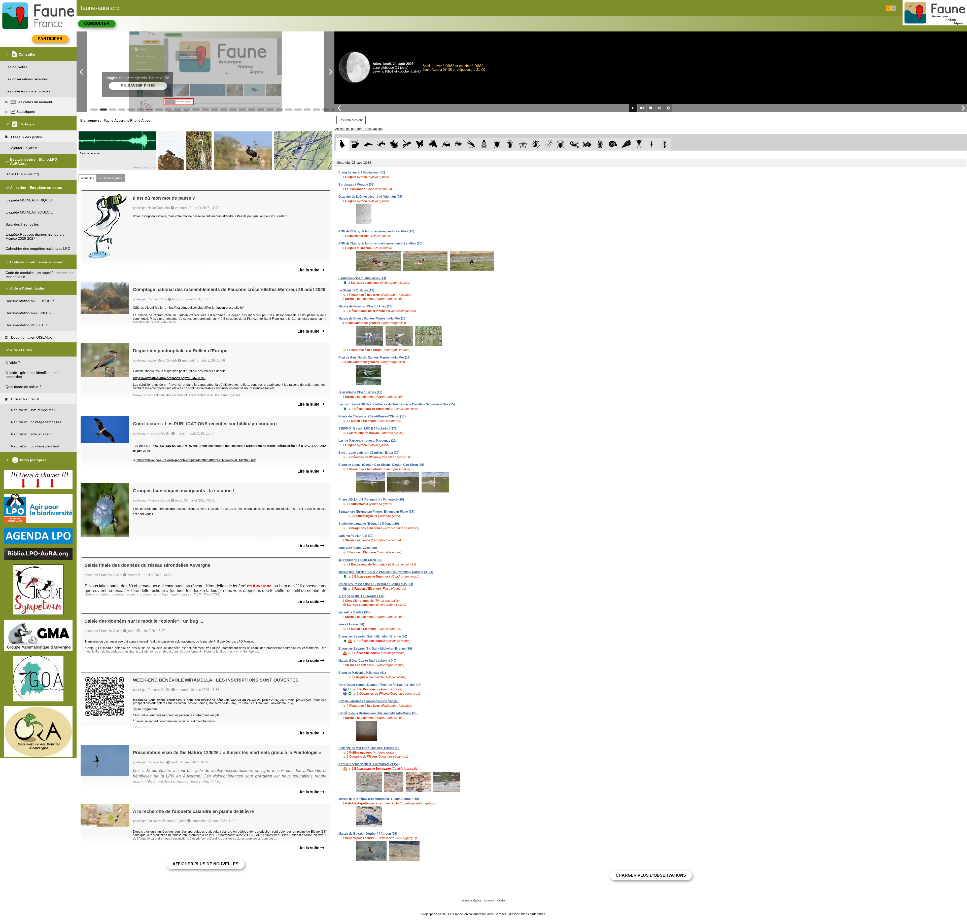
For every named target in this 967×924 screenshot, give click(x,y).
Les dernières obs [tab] (351, 120)
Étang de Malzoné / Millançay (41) (362, 672)
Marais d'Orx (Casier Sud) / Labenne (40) (367, 660)
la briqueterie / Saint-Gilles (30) (360, 560)
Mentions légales (471, 900)
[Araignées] (561, 144)
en (893, 8)
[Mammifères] (355, 144)
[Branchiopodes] (639, 144)
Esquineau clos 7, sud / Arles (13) (362, 278)
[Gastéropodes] (613, 144)
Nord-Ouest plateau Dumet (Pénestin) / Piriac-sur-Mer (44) (379, 685)
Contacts (489, 900)
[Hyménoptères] (458, 144)
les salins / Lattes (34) (354, 612)
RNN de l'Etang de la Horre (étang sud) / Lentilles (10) (376, 231)
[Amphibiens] (394, 144)
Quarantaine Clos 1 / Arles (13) (360, 392)
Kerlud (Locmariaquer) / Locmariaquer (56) (369, 764)
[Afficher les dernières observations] (358, 129)
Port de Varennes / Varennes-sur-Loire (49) (368, 701)
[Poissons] (587, 144)
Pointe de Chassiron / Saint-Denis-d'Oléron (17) (372, 416)
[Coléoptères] (510, 144)
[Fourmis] (664, 144)
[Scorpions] (574, 144)
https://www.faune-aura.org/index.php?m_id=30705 (169, 378)
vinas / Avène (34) (351, 624)
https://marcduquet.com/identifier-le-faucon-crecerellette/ (205, 307)
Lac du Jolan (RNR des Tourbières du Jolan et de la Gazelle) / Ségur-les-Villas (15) (396, 404)
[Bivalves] (626, 144)
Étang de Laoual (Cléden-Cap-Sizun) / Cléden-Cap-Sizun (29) (381, 465)
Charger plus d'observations (651, 875)
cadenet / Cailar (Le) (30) (355, 536)
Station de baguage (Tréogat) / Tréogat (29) (368, 523)
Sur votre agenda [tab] (110, 178)
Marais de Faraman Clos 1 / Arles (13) (365, 306)
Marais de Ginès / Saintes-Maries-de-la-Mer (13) (372, 318)
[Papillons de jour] (419, 144)
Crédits (501, 900)
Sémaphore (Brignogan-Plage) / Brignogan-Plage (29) (376, 511)
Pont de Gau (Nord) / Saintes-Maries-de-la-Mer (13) (374, 357)
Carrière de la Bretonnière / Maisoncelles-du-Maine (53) (378, 713)
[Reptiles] (381, 144)
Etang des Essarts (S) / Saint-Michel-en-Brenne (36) (375, 648)
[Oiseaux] (342, 144)
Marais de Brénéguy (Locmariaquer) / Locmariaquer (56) (378, 799)
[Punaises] (497, 144)
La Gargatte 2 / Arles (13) (356, 290)
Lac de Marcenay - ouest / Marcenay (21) (367, 440)
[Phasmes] (548, 144)
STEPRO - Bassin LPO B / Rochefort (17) (367, 428)
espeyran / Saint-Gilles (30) (357, 548)
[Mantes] (471, 144)
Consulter (97, 23)
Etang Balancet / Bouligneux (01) (361, 172)
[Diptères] (535, 144)
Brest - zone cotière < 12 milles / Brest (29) (368, 452)
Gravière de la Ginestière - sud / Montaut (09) (370, 196)
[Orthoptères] (445, 144)
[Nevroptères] (522, 144)
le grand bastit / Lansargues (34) (361, 596)
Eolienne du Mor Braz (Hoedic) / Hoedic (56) (369, 748)
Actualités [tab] (87, 178)
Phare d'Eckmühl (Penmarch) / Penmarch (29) (371, 499)
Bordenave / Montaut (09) (356, 184)
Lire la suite (308, 270)
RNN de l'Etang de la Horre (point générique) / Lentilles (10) (380, 243)
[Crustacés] (600, 144)
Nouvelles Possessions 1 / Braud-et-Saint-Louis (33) (375, 584)
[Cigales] (484, 144)
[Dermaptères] (651, 144)
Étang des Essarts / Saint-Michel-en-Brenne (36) (372, 636)
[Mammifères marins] (368, 144)
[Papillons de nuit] (432, 144)
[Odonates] (406, 144)
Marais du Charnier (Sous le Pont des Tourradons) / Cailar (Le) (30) (385, 572)
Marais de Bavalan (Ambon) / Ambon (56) (367, 833)
